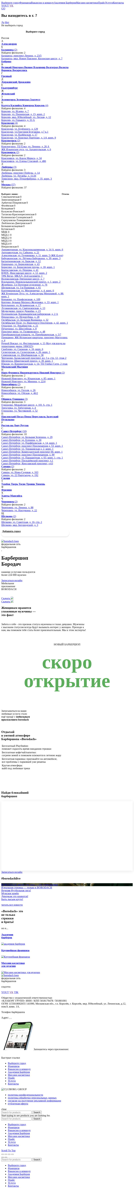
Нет (7, 22)
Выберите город (10, 2)
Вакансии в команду (42, 2)
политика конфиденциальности (25, 1094)
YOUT (5, 5)
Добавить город (11, 531)
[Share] (6, 1154)
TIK (16, 992)
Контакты (118, 2)
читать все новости (12, 904)
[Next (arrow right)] (6, 1157)
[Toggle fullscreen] (9, 1154)
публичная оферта (18, 1103)
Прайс (101, 2)
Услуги (109, 2)
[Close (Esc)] (2, 1154)
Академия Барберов (65, 2)
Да (2, 22)
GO (3, 8)
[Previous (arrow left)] (2, 1157)
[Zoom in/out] (12, 1154)
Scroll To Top (8, 1150)
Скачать (6, 598)
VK (11, 5)
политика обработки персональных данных (32, 1097)
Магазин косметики (87, 2)
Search (37, 1112)
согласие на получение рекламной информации (34, 1100)
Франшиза (25, 2)
